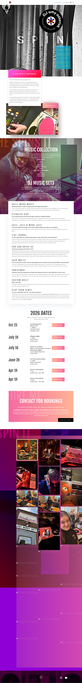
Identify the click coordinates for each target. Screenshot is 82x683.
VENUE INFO (58, 325)
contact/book (50, 105)
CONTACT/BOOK (65, 420)
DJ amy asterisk (58, 2)
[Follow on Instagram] (61, 678)
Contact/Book (66, 2)
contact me (51, 193)
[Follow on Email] (66, 678)
